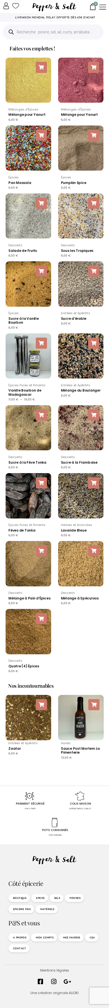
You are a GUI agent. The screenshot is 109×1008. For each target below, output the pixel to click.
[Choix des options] (41, 343)
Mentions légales (54, 970)
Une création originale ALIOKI (54, 992)
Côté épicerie (25, 883)
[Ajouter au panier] (41, 67)
